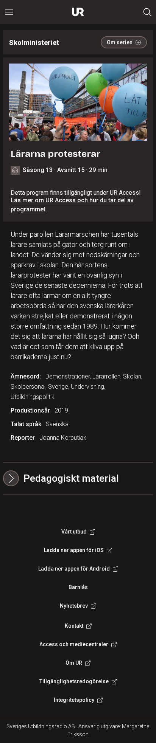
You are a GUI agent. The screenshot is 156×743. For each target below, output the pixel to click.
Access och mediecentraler (73, 644)
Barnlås (78, 587)
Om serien (120, 42)
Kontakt (74, 626)
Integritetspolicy (74, 700)
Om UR (74, 663)
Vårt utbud (74, 532)
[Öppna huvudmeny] (9, 12)
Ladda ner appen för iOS (74, 550)
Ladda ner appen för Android (74, 569)
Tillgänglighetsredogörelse (74, 681)
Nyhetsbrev (74, 606)
